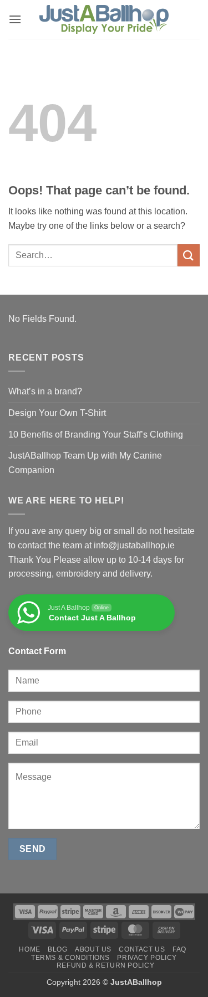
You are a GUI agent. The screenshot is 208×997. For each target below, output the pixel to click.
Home (29, 949)
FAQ (179, 949)
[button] (15, 19)
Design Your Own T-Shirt (57, 413)
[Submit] (188, 255)
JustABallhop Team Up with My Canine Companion (85, 463)
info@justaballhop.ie (134, 545)
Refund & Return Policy (105, 965)
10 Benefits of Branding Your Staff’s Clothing (95, 434)
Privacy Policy (147, 958)
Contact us (142, 949)
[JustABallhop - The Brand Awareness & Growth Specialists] (104, 19)
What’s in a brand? (45, 391)
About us (93, 949)
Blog (57, 949)
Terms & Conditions (70, 958)
